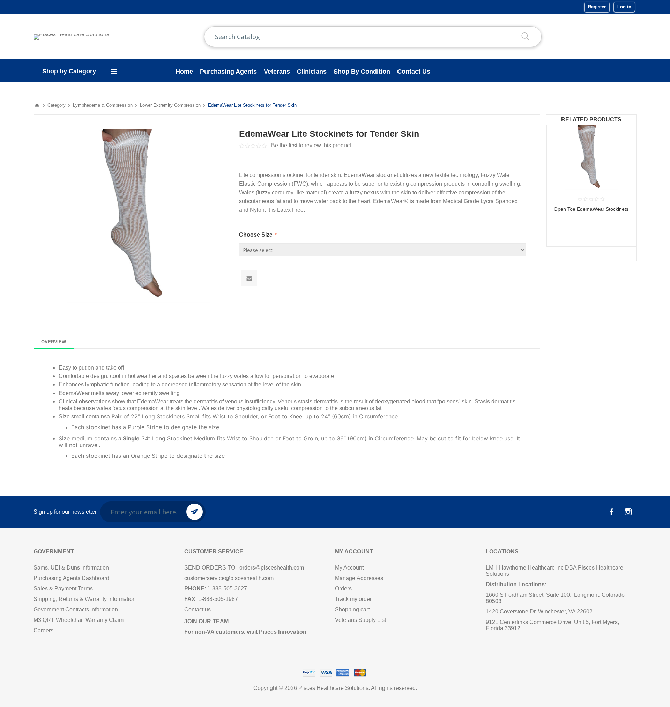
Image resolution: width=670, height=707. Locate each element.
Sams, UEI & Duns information (71, 568)
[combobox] (373, 36)
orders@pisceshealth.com (271, 568)
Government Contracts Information (76, 609)
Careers (43, 630)
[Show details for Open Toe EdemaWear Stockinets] (591, 157)
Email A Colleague (249, 278)
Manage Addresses (359, 578)
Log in (624, 6)
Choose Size (256, 235)
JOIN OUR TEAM (206, 621)
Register (597, 6)
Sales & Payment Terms (63, 588)
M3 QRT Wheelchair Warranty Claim (79, 620)
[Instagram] (628, 512)
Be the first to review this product (311, 145)
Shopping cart (352, 609)
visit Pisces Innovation (276, 632)
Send (194, 512)
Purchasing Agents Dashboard (71, 578)
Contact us (197, 609)
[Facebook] (611, 512)
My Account (349, 568)
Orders (343, 588)
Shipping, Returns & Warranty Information (85, 599)
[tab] (54, 342)
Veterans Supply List (360, 620)
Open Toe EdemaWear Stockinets (591, 209)
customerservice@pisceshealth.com (229, 578)
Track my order (353, 599)
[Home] (37, 105)
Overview (53, 341)
